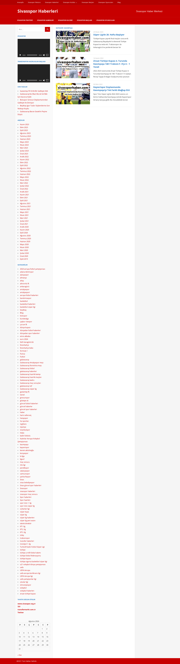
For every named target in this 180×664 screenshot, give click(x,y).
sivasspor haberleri (27, 491)
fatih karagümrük (27, 342)
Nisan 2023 (24, 145)
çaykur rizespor (26, 321)
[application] (34, 48)
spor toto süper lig (27, 506)
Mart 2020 (24, 250)
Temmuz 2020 (25, 238)
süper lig (23, 515)
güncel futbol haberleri (29, 403)
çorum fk (23, 324)
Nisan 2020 (24, 247)
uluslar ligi (24, 582)
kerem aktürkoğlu (27, 450)
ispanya (23, 427)
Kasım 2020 (24, 230)
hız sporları (24, 421)
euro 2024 (24, 339)
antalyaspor (24, 289)
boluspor (23, 316)
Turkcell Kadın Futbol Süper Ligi (32, 547)
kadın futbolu (25, 436)
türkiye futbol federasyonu (30, 556)
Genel (22, 395)
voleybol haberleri (27, 591)
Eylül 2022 (24, 165)
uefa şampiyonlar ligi (28, 579)
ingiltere (23, 424)
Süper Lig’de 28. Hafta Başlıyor (108, 34)
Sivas (22, 479)
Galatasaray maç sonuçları (30, 383)
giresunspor (25, 398)
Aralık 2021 (24, 192)
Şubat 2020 (24, 253)
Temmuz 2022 (25, 171)
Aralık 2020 (24, 227)
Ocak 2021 (24, 224)
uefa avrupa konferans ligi (30, 573)
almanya (23, 278)
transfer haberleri (27, 541)
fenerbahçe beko (26, 348)
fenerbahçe (24, 345)
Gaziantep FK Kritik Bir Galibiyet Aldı (34, 91)
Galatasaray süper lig (28, 389)
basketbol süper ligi (27, 307)
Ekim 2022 (24, 162)
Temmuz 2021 (25, 206)
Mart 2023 (24, 148)
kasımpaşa (24, 444)
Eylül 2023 (24, 130)
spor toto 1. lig (25, 503)
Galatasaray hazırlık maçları (31, 377)
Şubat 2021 (24, 221)
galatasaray (24, 359)
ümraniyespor (25, 585)
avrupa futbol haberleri (29, 295)
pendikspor (24, 468)
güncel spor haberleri (28, 409)
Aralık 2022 (24, 156)
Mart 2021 (24, 218)
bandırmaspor (25, 298)
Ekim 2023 (24, 127)
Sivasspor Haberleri (52, 2)
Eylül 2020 (24, 233)
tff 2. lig (23, 529)
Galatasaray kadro (27, 380)
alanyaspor (24, 275)
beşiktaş (23, 310)
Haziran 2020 (25, 241)
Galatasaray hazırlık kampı (30, 374)
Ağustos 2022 (25, 168)
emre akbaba (25, 336)
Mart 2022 (24, 183)
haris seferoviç (25, 415)
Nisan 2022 (24, 180)
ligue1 (22, 459)
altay (22, 280)
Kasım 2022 (24, 159)
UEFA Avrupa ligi (26, 576)
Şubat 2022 (24, 186)
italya (22, 433)
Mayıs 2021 (24, 212)
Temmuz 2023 (25, 136)
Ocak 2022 (24, 189)
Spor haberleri (25, 497)
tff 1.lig (22, 526)
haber (22, 412)
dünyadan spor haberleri (30, 333)
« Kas (20, 655)
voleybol (23, 588)
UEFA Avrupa (25, 570)
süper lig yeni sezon (27, 520)
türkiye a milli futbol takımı (30, 553)
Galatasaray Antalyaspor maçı (31, 362)
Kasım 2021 (24, 195)
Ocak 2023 (24, 154)
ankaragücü (24, 286)
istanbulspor (25, 430)
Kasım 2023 (24, 124)
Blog (119, 2)
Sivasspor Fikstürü (34, 2)
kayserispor (24, 447)
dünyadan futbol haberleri (30, 330)
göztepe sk (24, 400)
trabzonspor (25, 538)
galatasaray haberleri (28, 371)
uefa (21, 567)
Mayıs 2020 (24, 244)
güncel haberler (26, 406)
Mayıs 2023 (24, 142)
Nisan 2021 (24, 215)
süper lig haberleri (27, 517)
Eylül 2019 (24, 259)
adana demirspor (27, 272)
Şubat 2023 (24, 151)
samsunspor (25, 474)
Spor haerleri (25, 500)
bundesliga (24, 319)
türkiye (22, 550)
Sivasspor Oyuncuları (105, 2)
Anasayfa (20, 2)
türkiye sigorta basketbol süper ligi (33, 561)
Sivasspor (24, 488)
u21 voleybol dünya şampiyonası (33, 564)
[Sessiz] (44, 55)
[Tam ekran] (47, 55)
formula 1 (24, 351)
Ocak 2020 (24, 256)
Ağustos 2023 (25, 133)
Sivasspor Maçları (88, 2)
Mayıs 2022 (24, 177)
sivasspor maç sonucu (29, 494)
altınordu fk (24, 283)
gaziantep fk (24, 392)
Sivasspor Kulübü (69, 2)
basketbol (24, 301)
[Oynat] (20, 55)
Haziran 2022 (25, 174)
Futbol (22, 357)
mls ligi (22, 465)
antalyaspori (25, 292)
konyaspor (24, 453)
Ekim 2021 (24, 197)
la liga (22, 456)
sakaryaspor (25, 471)
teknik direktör (25, 523)
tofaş (22, 535)
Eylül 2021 (24, 200)
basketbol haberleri (27, 304)
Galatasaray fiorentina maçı (31, 365)
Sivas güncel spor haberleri (30, 485)
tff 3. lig (23, 532)
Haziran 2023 (25, 139)
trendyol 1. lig (25, 544)
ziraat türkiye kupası (28, 594)
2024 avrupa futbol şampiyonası (32, 269)
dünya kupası (25, 327)
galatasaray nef (26, 386)
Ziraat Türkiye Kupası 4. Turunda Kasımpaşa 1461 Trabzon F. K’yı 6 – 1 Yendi (111, 63)
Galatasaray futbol (27, 368)
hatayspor (24, 418)
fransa (22, 354)
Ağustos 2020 (25, 235)
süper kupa (24, 512)
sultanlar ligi (25, 509)
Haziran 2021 (25, 209)
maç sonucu (25, 462)
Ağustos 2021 (25, 203)
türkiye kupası (25, 558)
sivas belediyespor (27, 482)
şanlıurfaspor (25, 477)
